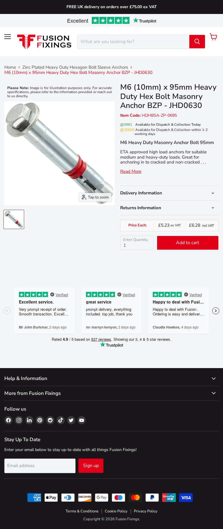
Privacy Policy (145, 511)
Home (10, 67)
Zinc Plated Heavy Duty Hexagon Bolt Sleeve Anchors (75, 67)
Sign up (91, 465)
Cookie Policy (116, 511)
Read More (130, 171)
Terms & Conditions (82, 511)
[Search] (197, 41)
